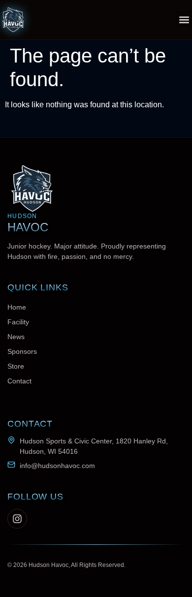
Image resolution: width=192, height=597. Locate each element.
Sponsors (22, 351)
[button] (184, 19)
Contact (19, 381)
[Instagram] (17, 519)
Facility (18, 322)
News (16, 337)
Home (16, 307)
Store (15, 366)
